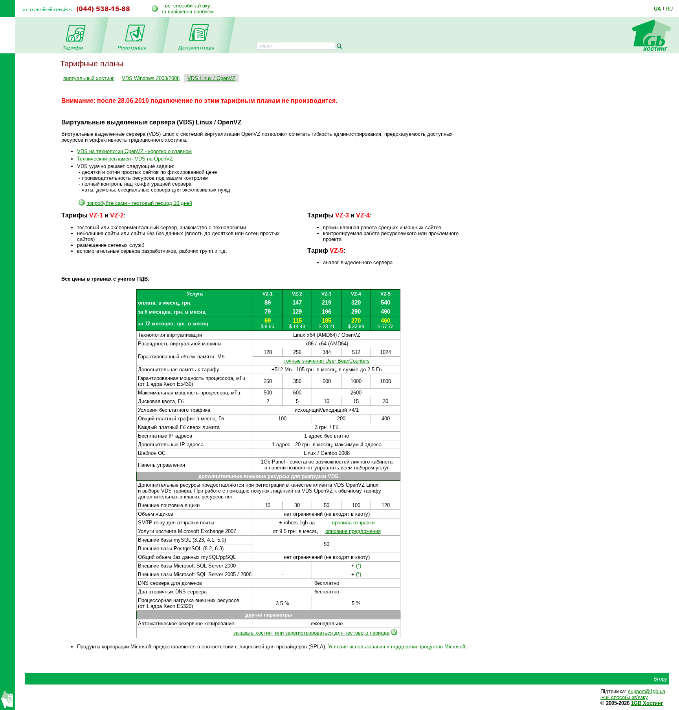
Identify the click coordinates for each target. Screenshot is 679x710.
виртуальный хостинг (88, 78)
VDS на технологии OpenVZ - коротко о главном (134, 151)
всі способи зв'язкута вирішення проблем (187, 9)
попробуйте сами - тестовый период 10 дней (139, 203)
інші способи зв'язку (624, 697)
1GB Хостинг (647, 703)
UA (657, 8)
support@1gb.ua (646, 691)
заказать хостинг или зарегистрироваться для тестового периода (311, 633)
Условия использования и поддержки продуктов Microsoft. (397, 647)
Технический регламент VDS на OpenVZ (125, 159)
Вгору (660, 679)
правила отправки (353, 523)
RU (669, 8)
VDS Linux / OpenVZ (211, 78)
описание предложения (353, 531)
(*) (358, 566)
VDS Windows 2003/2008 (151, 78)
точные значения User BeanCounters (327, 361)
